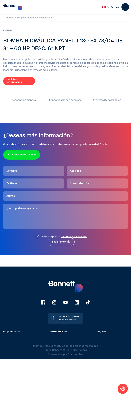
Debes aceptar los (63, 237)
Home (9, 18)
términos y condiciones (74, 237)
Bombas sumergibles (41, 18)
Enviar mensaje (61, 242)
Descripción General (24, 100)
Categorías (21, 18)
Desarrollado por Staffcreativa (65, 354)
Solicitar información (14, 81)
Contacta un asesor (24, 155)
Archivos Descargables (107, 100)
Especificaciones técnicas (65, 100)
